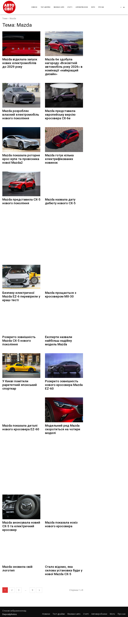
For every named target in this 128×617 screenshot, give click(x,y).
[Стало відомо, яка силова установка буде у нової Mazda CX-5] (64, 551)
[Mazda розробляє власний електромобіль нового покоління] (21, 95)
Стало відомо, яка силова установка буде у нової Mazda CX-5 (63, 570)
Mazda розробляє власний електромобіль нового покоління (20, 114)
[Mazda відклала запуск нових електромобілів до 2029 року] (21, 43)
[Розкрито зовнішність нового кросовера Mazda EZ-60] (64, 365)
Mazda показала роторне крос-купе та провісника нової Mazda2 (21, 159)
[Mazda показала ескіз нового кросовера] (64, 507)
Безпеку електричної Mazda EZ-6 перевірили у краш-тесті (21, 296)
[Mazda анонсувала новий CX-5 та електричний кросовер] (21, 507)
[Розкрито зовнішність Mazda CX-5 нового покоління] (21, 321)
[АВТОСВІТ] (9, 7)
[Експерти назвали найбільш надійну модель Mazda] (64, 321)
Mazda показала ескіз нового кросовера (61, 524)
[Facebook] (121, 7)
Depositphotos (9, 614)
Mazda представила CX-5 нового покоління (21, 201)
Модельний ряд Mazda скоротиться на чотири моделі (62, 429)
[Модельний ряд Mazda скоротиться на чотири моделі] (64, 409)
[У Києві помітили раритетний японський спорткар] (21, 365)
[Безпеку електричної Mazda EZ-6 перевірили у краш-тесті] (21, 277)
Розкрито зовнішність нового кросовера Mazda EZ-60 (64, 384)
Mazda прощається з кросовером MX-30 (60, 294)
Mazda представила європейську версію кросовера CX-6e (60, 114)
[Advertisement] (42, 235)
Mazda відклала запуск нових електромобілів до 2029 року (19, 63)
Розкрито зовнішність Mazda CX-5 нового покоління (19, 340)
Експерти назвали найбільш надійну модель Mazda (58, 340)
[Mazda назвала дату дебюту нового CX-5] (64, 184)
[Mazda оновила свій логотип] (21, 551)
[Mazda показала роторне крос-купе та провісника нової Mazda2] (21, 139)
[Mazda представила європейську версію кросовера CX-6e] (64, 95)
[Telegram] (124, 7)
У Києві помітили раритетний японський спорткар (19, 384)
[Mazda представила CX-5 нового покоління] (21, 184)
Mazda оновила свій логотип (17, 568)
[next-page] (39, 590)
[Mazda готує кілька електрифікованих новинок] (64, 139)
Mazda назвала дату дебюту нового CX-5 (60, 201)
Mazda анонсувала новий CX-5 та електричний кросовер (21, 526)
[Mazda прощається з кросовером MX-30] (64, 277)
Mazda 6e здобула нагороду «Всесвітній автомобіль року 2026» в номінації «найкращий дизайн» (63, 66)
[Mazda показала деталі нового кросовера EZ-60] (21, 409)
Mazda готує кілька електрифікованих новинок (59, 159)
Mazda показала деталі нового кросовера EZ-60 (20, 427)
